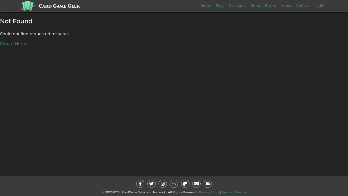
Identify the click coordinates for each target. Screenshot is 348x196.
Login (319, 6)
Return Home (13, 43)
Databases (237, 6)
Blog (220, 6)
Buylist (270, 6)
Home (205, 6)
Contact (303, 6)
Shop (255, 6)
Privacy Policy (209, 192)
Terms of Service (234, 192)
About (286, 6)
